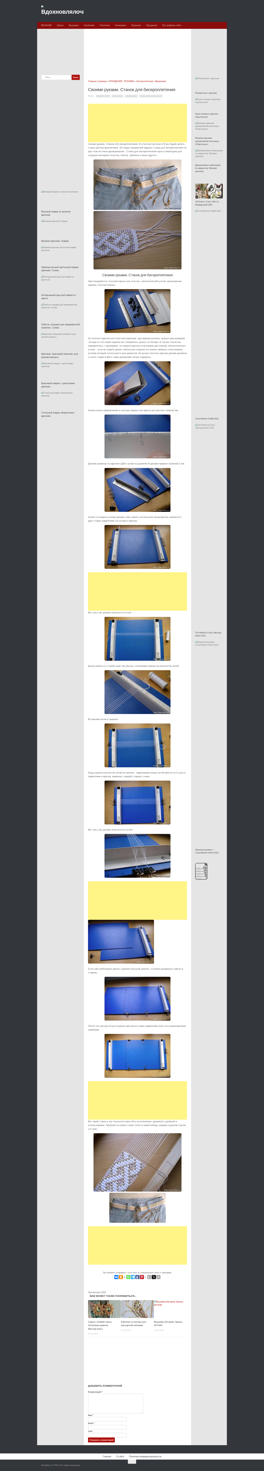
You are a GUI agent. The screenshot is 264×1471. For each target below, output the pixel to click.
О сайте (120, 1456)
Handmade (89, 25)
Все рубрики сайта (171, 25)
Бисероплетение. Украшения (151, 81)
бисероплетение (103, 96)
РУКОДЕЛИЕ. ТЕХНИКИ (121, 81)
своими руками (131, 96)
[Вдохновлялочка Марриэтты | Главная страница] (62, 10)
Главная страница (97, 81)
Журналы (136, 25)
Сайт (90, 1431)
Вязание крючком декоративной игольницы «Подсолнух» (207, 141)
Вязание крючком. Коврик (55, 241)
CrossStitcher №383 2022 (207, 418)
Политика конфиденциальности (145, 1456)
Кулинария (120, 25)
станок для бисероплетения (151, 96)
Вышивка (74, 25)
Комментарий (95, 1392)
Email (91, 1423)
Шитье (60, 25)
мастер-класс (117, 96)
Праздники (151, 25)
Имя (90, 1415)
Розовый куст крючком (206, 93)
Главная (107, 1456)
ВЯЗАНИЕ (46, 25)
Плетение (105, 25)
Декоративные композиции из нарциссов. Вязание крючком (208, 168)
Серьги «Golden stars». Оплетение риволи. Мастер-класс (100, 1325)
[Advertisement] (137, 51)
